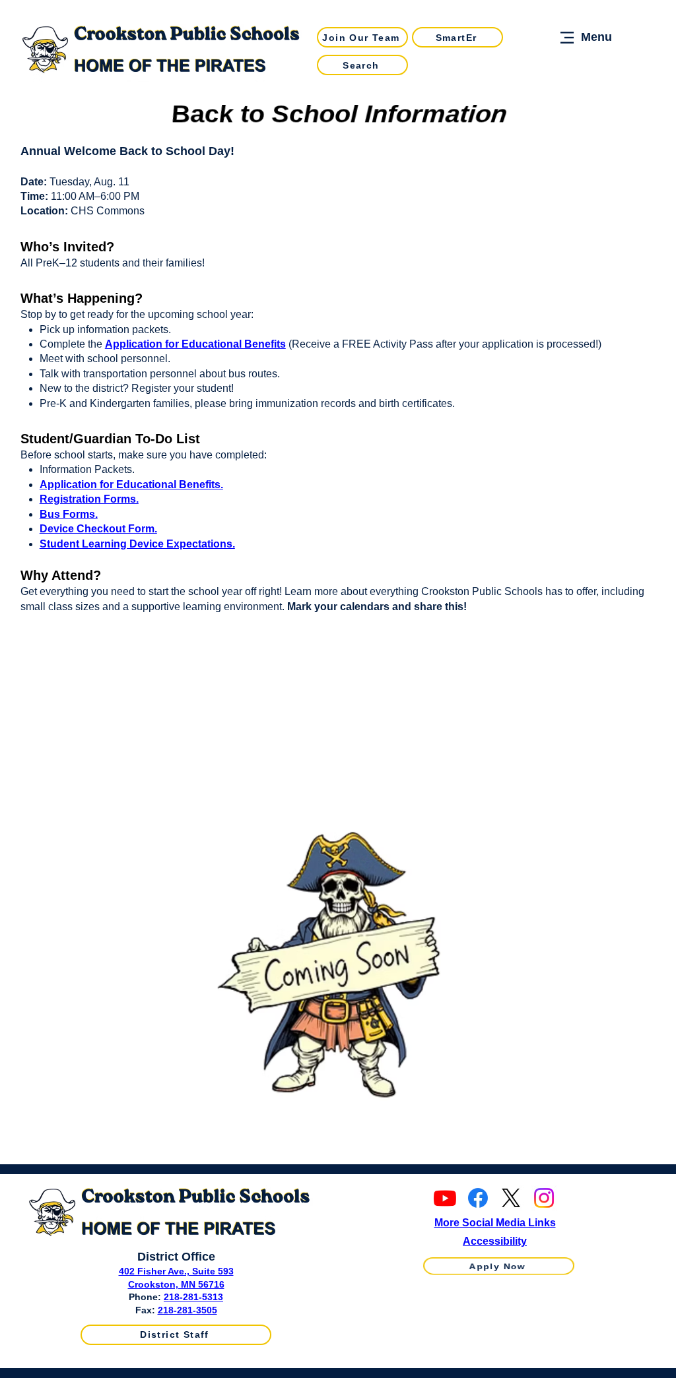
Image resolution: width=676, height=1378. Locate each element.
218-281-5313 (193, 1297)
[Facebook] (478, 1198)
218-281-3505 (187, 1310)
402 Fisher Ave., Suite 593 (176, 1271)
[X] (511, 1198)
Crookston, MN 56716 (176, 1284)
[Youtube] (445, 1198)
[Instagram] (544, 1198)
